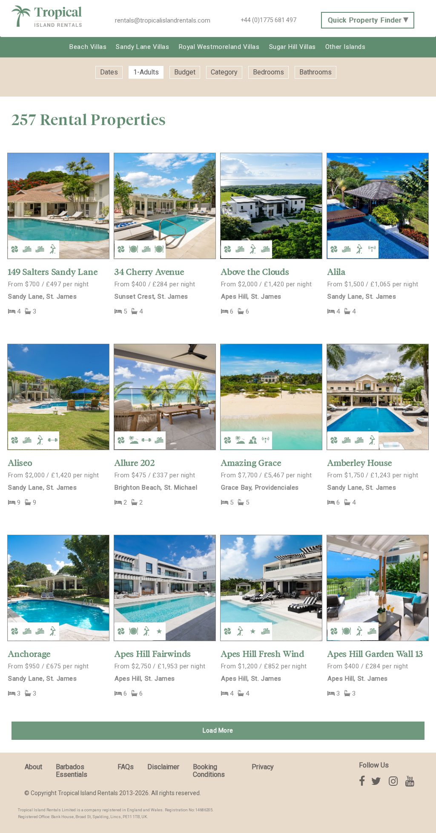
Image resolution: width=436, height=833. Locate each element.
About (33, 767)
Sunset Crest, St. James (151, 296)
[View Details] (58, 205)
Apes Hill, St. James (251, 296)
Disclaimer (163, 767)
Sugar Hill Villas (292, 47)
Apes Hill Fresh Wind (262, 654)
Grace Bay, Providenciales (260, 487)
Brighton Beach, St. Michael (156, 487)
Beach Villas (87, 47)
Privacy (263, 767)
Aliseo (20, 463)
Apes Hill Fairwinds (153, 654)
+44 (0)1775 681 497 (268, 20)
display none (139, 87)
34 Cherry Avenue (149, 272)
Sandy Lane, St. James (42, 296)
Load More (218, 730)
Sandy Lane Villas (142, 47)
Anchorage (29, 654)
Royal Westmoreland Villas (219, 47)
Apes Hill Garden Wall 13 (375, 654)
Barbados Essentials (71, 771)
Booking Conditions (209, 771)
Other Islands (345, 47)
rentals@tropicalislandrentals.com (162, 20)
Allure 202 (135, 463)
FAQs (126, 767)
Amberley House (359, 463)
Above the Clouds (255, 272)
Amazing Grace (251, 463)
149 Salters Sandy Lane (53, 272)
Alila (336, 272)
